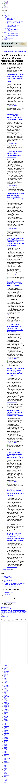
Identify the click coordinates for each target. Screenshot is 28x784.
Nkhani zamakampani (12, 33)
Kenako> (6, 569)
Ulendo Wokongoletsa (12, 29)
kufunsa (9, 105)
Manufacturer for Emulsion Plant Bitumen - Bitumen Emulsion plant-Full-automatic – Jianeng (15, 116)
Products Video (7, 39)
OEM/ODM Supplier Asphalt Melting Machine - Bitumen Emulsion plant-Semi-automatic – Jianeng (15, 455)
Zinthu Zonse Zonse (7, 613)
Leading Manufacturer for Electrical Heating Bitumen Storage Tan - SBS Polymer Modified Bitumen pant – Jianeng (15, 241)
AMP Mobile (12, 608)
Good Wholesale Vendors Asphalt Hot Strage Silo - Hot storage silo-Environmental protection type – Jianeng (15, 328)
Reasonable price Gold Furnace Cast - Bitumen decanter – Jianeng (14, 283)
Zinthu (2, 608)
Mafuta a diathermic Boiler (13, 22)
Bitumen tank (10, 19)
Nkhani (5, 32)
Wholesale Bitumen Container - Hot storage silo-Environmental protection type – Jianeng (15, 413)
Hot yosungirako (11, 18)
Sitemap (6, 608)
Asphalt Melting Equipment (13, 611)
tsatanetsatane (14, 105)
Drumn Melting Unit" (5, 610)
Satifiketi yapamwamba (12, 31)
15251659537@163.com (10, 602)
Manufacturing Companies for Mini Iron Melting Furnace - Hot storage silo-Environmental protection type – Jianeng (15, 372)
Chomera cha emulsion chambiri (15, 21)
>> (10, 569)
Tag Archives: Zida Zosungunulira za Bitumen (15, 51)
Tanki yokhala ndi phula (10, 579)
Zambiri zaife (7, 28)
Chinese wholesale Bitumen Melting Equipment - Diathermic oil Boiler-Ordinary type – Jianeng (15, 196)
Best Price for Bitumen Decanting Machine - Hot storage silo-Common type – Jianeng (15, 492)
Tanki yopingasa (8, 576)
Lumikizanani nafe (8, 38)
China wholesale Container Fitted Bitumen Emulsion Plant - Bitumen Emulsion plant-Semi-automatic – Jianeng (15, 78)
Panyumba (6, 15)
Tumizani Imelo (4, 616)
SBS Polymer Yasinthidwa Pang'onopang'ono (13, 26)
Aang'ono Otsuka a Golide (17, 610)
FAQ (5, 36)
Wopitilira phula (8, 577)
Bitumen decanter (11, 24)
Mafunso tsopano (5, 607)
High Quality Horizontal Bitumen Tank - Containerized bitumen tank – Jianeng (14, 154)
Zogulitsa (6, 17)
